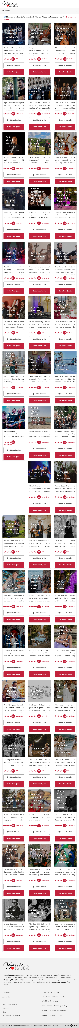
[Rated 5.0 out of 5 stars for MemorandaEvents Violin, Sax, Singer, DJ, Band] (58, 223)
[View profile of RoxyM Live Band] (13, 260)
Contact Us (6, 1008)
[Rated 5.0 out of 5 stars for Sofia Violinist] (58, 607)
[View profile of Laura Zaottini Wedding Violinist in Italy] (65, 917)
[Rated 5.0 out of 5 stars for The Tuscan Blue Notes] (58, 278)
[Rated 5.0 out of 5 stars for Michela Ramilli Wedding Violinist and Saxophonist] (58, 661)
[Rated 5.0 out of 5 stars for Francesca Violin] (58, 552)
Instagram (68, 1025)
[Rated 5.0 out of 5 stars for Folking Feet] (33, 552)
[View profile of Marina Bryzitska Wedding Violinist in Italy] (13, 369)
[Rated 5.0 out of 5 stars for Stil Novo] (7, 333)
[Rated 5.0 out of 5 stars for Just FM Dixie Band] (33, 935)
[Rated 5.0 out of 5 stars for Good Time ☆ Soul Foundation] (7, 552)
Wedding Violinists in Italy (52, 1015)
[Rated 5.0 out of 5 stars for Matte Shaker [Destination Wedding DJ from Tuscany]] (33, 223)
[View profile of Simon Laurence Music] (13, 917)
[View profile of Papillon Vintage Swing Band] (13, 41)
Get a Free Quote (13, 72)
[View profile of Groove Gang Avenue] (39, 369)
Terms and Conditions (42, 1026)
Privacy (55, 1026)
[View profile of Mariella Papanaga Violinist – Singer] (65, 315)
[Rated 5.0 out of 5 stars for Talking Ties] (33, 771)
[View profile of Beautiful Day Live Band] (39, 588)
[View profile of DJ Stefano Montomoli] (13, 753)
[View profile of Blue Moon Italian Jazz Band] (39, 41)
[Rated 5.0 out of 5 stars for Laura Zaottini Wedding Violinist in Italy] (58, 935)
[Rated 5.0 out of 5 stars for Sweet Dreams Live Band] (7, 826)
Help (4, 1012)
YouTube (75, 1025)
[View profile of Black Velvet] (13, 205)
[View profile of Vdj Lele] (13, 588)
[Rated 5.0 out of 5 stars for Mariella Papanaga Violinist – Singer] (58, 333)
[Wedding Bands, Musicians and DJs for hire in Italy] (16, 967)
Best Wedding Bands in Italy (53, 996)
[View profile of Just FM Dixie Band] (39, 917)
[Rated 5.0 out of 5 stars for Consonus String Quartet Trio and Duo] (58, 442)
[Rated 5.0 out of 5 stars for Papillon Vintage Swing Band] (7, 59)
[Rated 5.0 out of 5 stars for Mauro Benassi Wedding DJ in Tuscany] (58, 826)
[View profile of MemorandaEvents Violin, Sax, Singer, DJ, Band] (65, 205)
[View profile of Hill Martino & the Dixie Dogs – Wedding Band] (13, 862)
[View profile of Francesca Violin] (65, 534)
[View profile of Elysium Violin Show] (39, 260)
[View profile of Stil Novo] (13, 315)
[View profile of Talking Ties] (39, 753)
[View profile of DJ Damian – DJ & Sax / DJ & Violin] (13, 698)
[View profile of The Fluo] (65, 369)
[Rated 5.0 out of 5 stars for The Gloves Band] (7, 442)
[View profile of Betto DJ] (39, 643)
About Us (6, 997)
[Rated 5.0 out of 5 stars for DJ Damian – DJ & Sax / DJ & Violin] (7, 716)
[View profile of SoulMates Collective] (39, 698)
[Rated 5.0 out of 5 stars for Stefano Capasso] (33, 333)
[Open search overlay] (76, 11)
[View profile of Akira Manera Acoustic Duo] (13, 96)
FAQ (4, 1001)
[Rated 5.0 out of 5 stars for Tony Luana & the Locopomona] (58, 59)
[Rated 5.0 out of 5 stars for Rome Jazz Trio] (58, 497)
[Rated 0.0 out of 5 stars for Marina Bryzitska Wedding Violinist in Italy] (7, 387)
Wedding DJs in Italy (50, 1001)
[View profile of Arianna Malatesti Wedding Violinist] (39, 807)
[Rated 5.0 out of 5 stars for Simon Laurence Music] (7, 935)
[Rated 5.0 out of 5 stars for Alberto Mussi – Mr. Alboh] (58, 716)
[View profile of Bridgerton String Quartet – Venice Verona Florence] (39, 424)
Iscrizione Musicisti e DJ (11, 1016)
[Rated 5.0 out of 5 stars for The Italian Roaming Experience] (33, 168)
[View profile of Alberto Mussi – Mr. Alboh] (65, 698)
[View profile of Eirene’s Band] (13, 643)
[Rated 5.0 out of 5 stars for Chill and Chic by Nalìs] (58, 168)
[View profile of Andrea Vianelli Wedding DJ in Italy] (13, 150)
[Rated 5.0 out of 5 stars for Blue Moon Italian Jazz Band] (33, 59)
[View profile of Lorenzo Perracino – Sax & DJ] (65, 862)
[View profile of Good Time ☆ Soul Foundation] (13, 534)
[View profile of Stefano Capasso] (39, 315)
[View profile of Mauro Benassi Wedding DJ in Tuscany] (65, 807)
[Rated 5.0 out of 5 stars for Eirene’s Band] (7, 661)
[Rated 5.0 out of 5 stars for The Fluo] (58, 387)
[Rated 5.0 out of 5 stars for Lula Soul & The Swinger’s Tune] (33, 880)
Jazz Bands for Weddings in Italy (54, 1006)
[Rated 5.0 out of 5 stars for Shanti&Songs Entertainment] (33, 497)
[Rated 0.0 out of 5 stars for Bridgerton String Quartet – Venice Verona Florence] (33, 442)
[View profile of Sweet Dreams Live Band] (13, 807)
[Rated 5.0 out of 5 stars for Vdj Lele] (7, 607)
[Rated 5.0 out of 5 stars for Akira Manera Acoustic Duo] (7, 114)
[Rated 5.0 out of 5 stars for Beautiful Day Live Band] (33, 607)
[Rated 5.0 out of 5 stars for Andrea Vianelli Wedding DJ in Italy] (7, 168)
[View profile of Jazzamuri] (65, 96)
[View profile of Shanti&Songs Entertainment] (39, 479)
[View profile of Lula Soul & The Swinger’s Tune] (39, 862)
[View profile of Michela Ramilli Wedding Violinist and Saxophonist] (65, 643)
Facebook (65, 1025)
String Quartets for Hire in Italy (54, 1011)
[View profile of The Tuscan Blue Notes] (65, 260)
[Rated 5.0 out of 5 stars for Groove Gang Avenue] (33, 387)
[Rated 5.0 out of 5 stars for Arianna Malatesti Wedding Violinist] (33, 826)
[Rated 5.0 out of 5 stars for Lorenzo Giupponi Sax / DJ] (58, 771)
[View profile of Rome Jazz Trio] (65, 479)
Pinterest (71, 1025)
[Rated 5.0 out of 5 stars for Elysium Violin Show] (33, 278)
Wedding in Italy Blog (10, 1004)
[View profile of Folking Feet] (39, 534)
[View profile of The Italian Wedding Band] (39, 96)
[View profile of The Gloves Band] (13, 425)
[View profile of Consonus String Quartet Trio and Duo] (65, 424)
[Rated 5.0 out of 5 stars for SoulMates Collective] (33, 716)
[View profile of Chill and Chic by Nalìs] (65, 150)
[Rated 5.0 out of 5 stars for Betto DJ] (33, 661)
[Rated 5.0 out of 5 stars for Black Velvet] (7, 223)
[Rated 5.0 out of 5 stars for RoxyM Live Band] (7, 278)
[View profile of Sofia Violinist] (65, 588)
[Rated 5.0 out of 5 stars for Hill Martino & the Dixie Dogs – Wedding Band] (7, 880)
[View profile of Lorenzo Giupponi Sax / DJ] (65, 753)
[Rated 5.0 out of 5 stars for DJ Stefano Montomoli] (7, 771)
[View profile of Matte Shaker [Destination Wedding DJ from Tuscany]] (39, 205)
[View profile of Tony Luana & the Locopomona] (65, 41)
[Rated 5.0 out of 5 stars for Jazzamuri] (58, 114)
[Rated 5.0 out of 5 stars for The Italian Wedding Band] (33, 114)
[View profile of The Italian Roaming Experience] (39, 150)
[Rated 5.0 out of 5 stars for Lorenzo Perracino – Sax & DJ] (58, 880)
